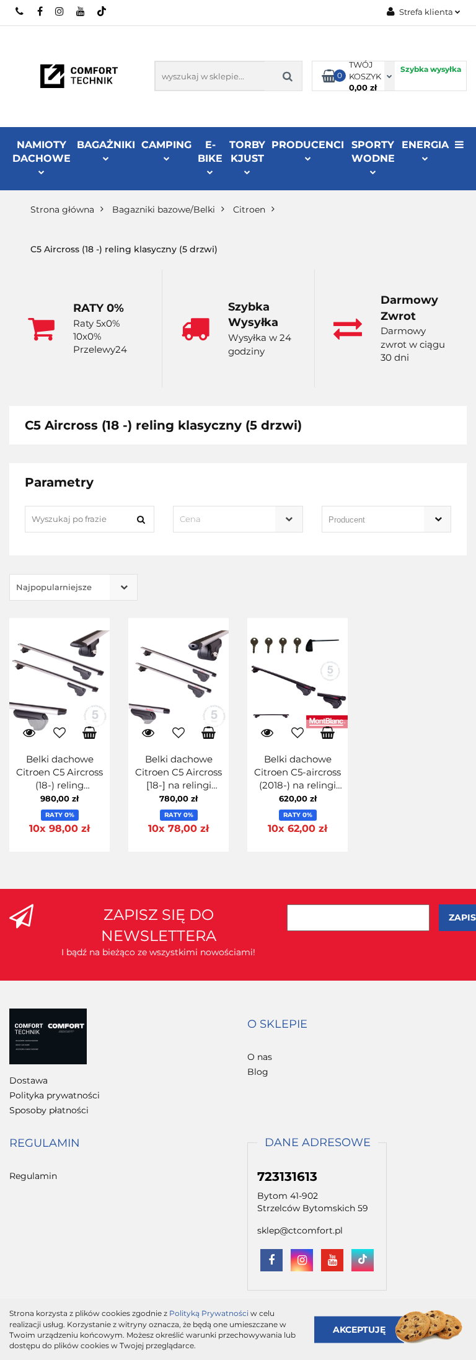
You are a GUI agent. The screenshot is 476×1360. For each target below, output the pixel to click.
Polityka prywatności (54, 1095)
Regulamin (33, 1175)
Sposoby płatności (49, 1110)
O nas (259, 1056)
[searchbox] (368, 520)
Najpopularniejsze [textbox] (54, 587)
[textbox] (227, 519)
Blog (257, 1071)
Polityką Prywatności (209, 1313)
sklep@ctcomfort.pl (300, 1230)
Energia (425, 145)
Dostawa (28, 1080)
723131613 (20, 11)
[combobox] (237, 519)
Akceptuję (359, 1329)
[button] (277, 1024)
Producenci (307, 145)
